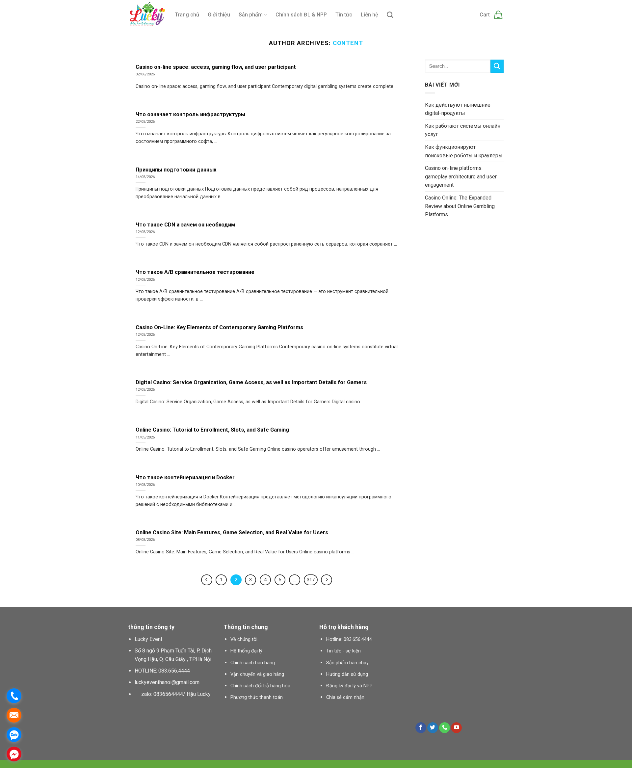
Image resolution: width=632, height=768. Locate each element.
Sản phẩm (251, 15)
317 (311, 580)
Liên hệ (369, 15)
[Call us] (444, 727)
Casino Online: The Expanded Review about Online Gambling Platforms (460, 206)
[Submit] (497, 66)
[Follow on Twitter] (432, 727)
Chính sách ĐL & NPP (301, 15)
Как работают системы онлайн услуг (462, 130)
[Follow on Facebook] (420, 727)
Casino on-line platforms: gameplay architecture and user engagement (461, 176)
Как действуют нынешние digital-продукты (457, 109)
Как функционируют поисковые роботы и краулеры (464, 151)
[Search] (390, 15)
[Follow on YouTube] (456, 727)
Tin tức (343, 15)
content (348, 43)
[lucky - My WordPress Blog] (146, 15)
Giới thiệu (219, 15)
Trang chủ (187, 15)
